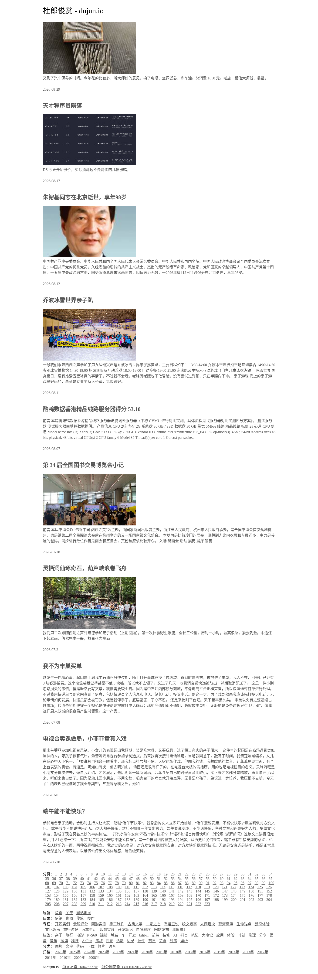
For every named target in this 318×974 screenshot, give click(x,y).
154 (57, 895)
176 (251, 895)
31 (249, 874)
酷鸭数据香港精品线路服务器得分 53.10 (92, 409)
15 (138, 874)
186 (110, 900)
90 (201, 883)
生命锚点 (244, 924)
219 (172, 904)
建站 (104, 935)
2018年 (176, 952)
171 (207, 895)
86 (173, 883)
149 (242, 891)
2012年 (262, 952)
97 (249, 883)
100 (271, 883)
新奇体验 (262, 924)
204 (269, 900)
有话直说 (171, 924)
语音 (112, 946)
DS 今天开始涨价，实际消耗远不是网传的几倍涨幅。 (87, 170)
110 (127, 887)
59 (215, 879)
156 (74, 895)
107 (101, 887)
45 (117, 879)
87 (180, 883)
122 (233, 887)
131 (83, 891)
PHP (109, 941)
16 (145, 874)
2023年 (103, 952)
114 (163, 887)
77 (110, 883)
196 (198, 900)
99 (263, 883)
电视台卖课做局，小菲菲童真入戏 (85, 739)
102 (57, 887)
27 (221, 874)
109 (119, 887)
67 (270, 879)
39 (75, 879)
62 (235, 879)
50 (152, 879)
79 (124, 883)
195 (189, 900)
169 (189, 895)
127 (48, 891)
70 (61, 883)
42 (96, 879)
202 (251, 900)
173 (225, 895)
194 (180, 900)
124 (251, 887)
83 (152, 883)
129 (65, 891)
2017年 (190, 952)
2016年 (204, 952)
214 (127, 904)
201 (242, 900)
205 (48, 904)
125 (260, 887)
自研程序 (143, 930)
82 (145, 883)
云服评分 (80, 924)
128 (57, 891)
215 (136, 904)
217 (154, 904)
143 (189, 891)
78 (117, 883)
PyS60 (92, 935)
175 (242, 895)
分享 (263, 935)
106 (92, 887)
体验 (230, 935)
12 (117, 874)
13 (124, 874)
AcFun (87, 941)
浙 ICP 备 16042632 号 (80, 967)
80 (131, 883)
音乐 (53, 941)
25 (208, 874)
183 (83, 900)
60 (221, 879)
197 (207, 900)
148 (234, 891)
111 (136, 887)
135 (119, 891)
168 (180, 895)
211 (101, 904)
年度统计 (179, 930)
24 (201, 874)
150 (251, 891)
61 (228, 879)
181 (65, 900)
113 (154, 887)
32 (256, 874)
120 (216, 887)
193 (172, 900)
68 (47, 883)
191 (154, 900)
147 (225, 891)
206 (57, 904)
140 (163, 891)
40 (82, 879)
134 (110, 891)
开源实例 (62, 924)
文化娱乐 (52, 930)
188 (127, 900)
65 (256, 879)
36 (54, 879)
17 (152, 874)
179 (48, 900)
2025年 (75, 952)
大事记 (207, 935)
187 (119, 900)
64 (249, 879)
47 (131, 879)
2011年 (50, 958)
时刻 (241, 935)
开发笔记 (125, 930)
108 (110, 887)
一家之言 (153, 924)
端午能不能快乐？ (65, 811)
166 (163, 895)
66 (263, 879)
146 (216, 891)
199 (225, 900)
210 (92, 904)
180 (57, 900)
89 (194, 883)
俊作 (91, 918)
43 (103, 879)
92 (215, 883)
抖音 (184, 935)
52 (166, 879)
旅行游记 (70, 930)
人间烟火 (207, 924)
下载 (91, 946)
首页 (58, 913)
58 (208, 879)
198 (216, 900)
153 (48, 895)
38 (68, 879)
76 (103, 883)
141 (172, 891)
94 (228, 883)
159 (101, 895)
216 (145, 904)
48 (138, 879)
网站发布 (161, 930)
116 (180, 887)
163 (136, 895)
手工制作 (116, 924)
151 (260, 891)
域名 (114, 935)
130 (74, 891)
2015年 (219, 952)
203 (260, 900)
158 (92, 895)
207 (65, 904)
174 (234, 895)
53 (173, 879)
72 (75, 883)
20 (173, 874)
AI (175, 935)
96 (242, 883)
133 (101, 891)
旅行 (69, 935)
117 (189, 887)
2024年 (89, 952)
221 (189, 904)
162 (127, 895)
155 (65, 895)
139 (154, 891)
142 (180, 891)
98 (256, 883)
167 (172, 895)
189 (136, 900)
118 (198, 887)
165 (154, 895)
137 (136, 891)
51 (159, 879)
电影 (80, 935)
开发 (132, 935)
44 (110, 879)
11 (110, 874)
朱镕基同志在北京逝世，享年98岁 (85, 197)
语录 (130, 941)
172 (216, 895)
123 (242, 887)
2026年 (60, 952)
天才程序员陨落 (62, 106)
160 (110, 895)
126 (269, 887)
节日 (152, 941)
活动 (120, 941)
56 (194, 879)
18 (159, 874)
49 (145, 879)
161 (119, 895)
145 (207, 891)
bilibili (144, 935)
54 (180, 879)
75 (96, 883)
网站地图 (83, 913)
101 (48, 887)
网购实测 (98, 924)
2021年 (132, 952)
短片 (101, 946)
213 (119, 904)
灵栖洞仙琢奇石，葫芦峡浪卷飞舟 (85, 568)
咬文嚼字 (189, 924)
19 (166, 874)
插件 (141, 941)
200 (234, 900)
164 (145, 895)
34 (270, 874)
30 (242, 874)
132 (92, 891)
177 (260, 895)
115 (171, 887)
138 (145, 891)
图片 (58, 946)
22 (187, 874)
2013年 (248, 952)
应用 (220, 935)
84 (159, 883)
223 (207, 904)
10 (103, 874)
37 (61, 879)
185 (101, 900)
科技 (75, 941)
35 (47, 879)
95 (235, 883)
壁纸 (184, 941)
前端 (155, 935)
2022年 (118, 952)
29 (235, 874)
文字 (69, 946)
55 (187, 879)
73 (82, 883)
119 (207, 887)
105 (83, 887)
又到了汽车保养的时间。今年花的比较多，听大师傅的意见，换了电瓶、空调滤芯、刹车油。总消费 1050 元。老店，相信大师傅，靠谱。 (155, 78)
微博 (64, 941)
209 (83, 904)
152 (269, 891)
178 (269, 895)
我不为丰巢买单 (62, 666)
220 (180, 904)
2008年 (94, 958)
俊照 (69, 918)
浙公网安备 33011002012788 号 (126, 967)
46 (124, 879)
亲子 (58, 935)
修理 (252, 935)
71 (68, 883)
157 (83, 895)
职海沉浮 (225, 924)
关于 (69, 913)
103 (65, 887)
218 (163, 904)
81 (138, 883)
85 (166, 883)
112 (145, 887)
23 (194, 874)
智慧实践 (107, 930)
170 (198, 895)
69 (54, 883)
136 (127, 891)
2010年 (65, 958)
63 (242, 879)
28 (228, 874)
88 (187, 883)
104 (74, 887)
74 (89, 883)
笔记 (195, 935)
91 (208, 883)
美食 (162, 941)
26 (215, 874)
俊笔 (80, 918)
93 (221, 883)
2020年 (147, 952)
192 (163, 900)
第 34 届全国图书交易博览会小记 (83, 465)
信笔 (58, 918)
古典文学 (135, 924)
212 (110, 904)
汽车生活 (88, 930)
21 (180, 874)
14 (131, 874)
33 (263, 874)
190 (145, 900)
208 (74, 904)
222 (198, 904)
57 (201, 879)
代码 (80, 946)
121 (224, 887)
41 (89, 879)
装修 (166, 935)
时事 (173, 941)
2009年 (79, 958)
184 (92, 900)
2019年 (161, 952)
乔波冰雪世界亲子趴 (68, 300)
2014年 (233, 952)
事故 (99, 941)
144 (198, 891)
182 (74, 900)
